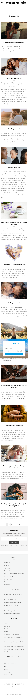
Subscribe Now (14, 354)
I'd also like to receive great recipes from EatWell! (14, 350)
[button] (14, 343)
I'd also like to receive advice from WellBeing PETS (14, 351)
